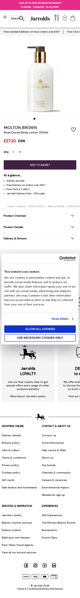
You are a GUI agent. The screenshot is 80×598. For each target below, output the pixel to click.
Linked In (54, 565)
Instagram (35, 565)
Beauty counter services (17, 522)
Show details (60, 318)
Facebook (26, 565)
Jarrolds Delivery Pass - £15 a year (26, 193)
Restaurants (49, 530)
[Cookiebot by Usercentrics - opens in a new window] (59, 258)
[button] (34, 119)
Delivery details (11, 435)
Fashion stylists (11, 530)
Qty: (6, 152)
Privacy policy (10, 465)
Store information (53, 442)
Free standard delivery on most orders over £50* (32, 31)
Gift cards (8, 480)
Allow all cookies (40, 329)
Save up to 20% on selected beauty (40, 2)
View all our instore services (19, 552)
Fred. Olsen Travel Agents (17, 545)
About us (47, 457)
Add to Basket (40, 165)
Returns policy (11, 442)
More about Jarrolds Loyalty (28, 396)
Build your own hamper (16, 537)
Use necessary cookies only (40, 337)
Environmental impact (55, 487)
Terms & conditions (14, 457)
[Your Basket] (72, 18)
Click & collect (11, 450)
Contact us (49, 435)
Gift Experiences (52, 515)
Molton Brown (20, 127)
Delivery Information (51, 588)
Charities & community (56, 472)
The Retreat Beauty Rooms (59, 522)
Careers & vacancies (54, 480)
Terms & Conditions (28, 588)
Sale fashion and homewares (19, 487)
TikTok (44, 565)
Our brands (49, 465)
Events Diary (49, 537)
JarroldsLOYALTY (28, 371)
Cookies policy (11, 472)
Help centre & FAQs (54, 450)
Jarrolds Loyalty (12, 515)
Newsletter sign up (53, 495)
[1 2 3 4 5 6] (18, 152)
